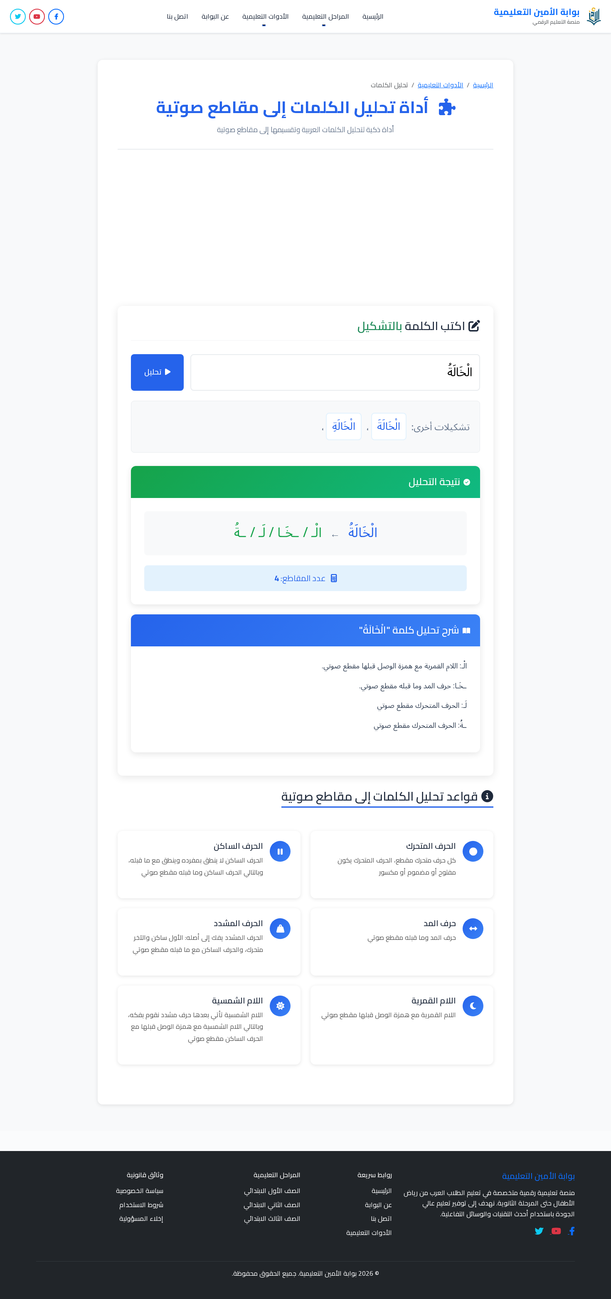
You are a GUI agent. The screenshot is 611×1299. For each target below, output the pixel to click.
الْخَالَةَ (388, 426)
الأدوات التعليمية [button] (265, 16)
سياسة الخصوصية (139, 1190)
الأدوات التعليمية (440, 85)
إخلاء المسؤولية (141, 1218)
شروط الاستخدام (141, 1204)
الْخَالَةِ (343, 426)
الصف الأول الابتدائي (272, 1190)
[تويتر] (18, 17)
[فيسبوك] (56, 17)
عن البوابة (215, 16)
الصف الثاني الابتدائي (272, 1204)
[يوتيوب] (37, 17)
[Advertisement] (305, 228)
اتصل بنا (177, 16)
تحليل (153, 372)
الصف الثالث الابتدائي (272, 1218)
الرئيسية (373, 16)
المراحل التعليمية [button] (325, 16)
